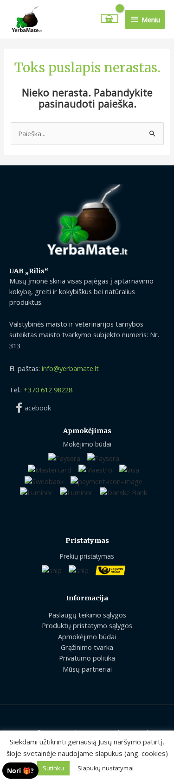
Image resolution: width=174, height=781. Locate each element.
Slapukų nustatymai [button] (105, 768)
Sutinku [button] (53, 768)
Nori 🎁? (20, 770)
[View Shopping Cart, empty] (110, 18)
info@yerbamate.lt (70, 368)
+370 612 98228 (48, 389)
